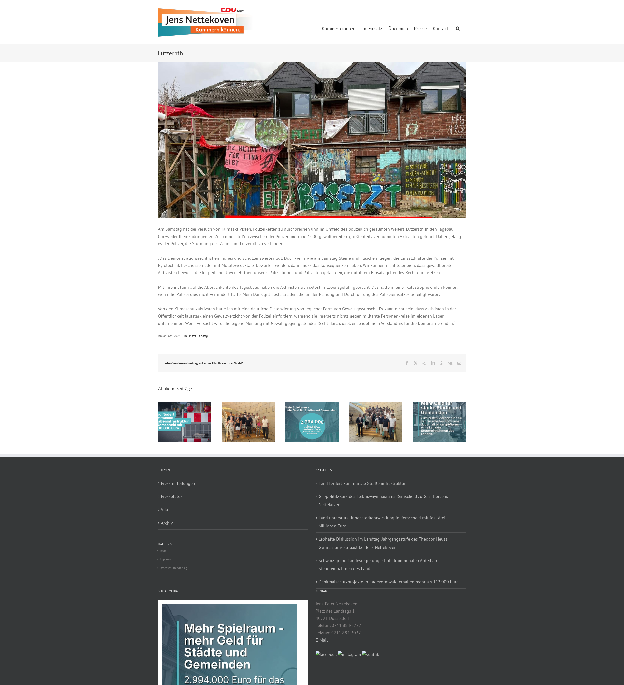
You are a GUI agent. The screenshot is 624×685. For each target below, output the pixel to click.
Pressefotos (172, 496)
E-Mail (322, 640)
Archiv (167, 523)
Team (163, 550)
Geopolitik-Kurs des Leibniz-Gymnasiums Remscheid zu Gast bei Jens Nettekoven (383, 500)
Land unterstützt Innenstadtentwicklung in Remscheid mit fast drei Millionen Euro (382, 522)
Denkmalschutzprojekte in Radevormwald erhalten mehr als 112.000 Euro (389, 582)
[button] (458, 28)
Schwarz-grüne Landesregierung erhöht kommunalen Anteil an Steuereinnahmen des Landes (378, 564)
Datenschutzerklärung (173, 568)
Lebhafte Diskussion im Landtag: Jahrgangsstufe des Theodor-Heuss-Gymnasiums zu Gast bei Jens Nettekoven (384, 543)
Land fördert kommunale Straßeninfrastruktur (362, 483)
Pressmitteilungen (178, 483)
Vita (164, 509)
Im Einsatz (190, 336)
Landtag (203, 336)
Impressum (166, 559)
